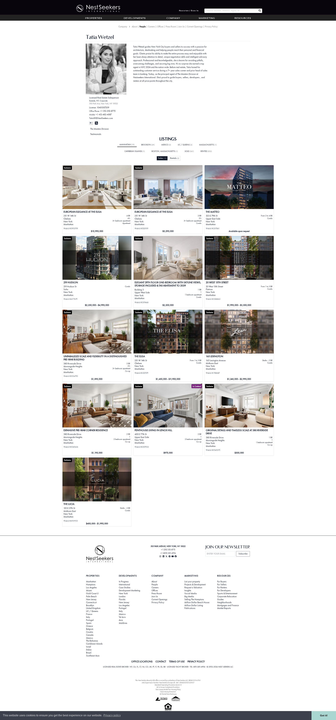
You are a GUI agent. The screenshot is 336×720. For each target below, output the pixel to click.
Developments (135, 18)
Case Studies (124, 587)
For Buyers (221, 581)
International (124, 584)
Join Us (181, 26)
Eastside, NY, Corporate (98, 101)
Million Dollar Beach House (196, 602)
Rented (206, 151)
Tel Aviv (122, 617)
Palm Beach (91, 596)
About (134, 26)
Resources (242, 18)
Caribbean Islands (134, 151)
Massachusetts (208, 144)
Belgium (89, 629)
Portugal (90, 620)
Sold (189, 151)
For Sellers (221, 584)
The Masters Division (99, 128)
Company (173, 18)
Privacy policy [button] (112, 715)
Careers (151, 26)
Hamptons (90, 584)
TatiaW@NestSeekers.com (101, 118)
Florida (122, 599)
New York (123, 593)
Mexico (166, 144)
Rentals (174, 158)
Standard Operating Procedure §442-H (168, 685)
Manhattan (127, 144)
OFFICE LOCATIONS (142, 661)
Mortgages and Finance (228, 605)
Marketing (207, 18)
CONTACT (160, 661)
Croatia (89, 632)
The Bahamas (92, 640)
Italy (88, 617)
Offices (160, 26)
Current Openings (195, 26)
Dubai (89, 649)
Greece (89, 626)
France (89, 614)
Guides (220, 599)
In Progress (124, 581)
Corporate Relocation (227, 596)
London (122, 596)
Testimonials (95, 134)
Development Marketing (129, 590)
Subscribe (243, 553)
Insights (187, 590)
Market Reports (224, 608)
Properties (93, 18)
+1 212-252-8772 (107, 110)
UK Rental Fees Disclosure (168, 694)
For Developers (224, 590)
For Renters (222, 587)
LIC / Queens (185, 144)
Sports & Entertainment (227, 593)
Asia (121, 620)
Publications (189, 608)
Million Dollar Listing (193, 605)
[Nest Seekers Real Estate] (96, 8)
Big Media (189, 596)
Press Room (171, 26)
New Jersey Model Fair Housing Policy (168, 689)
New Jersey (91, 599)
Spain (88, 623)
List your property (192, 581)
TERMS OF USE (177, 661)
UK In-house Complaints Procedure (168, 687)
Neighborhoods (224, 602)
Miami (89, 590)
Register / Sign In (189, 11)
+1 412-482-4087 (104, 114)
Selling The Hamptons (194, 599)
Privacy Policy (211, 26)
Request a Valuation (193, 587)
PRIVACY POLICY (196, 661)
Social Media (190, 593)
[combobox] (230, 11)
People (142, 26)
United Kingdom (93, 608)
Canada (89, 635)
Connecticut (91, 602)
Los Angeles (91, 587)
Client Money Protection (168, 692)
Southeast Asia (92, 655)
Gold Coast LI (92, 593)
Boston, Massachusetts (165, 151)
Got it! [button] (324, 715)
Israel (88, 646)
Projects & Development (195, 584)
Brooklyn (148, 144)
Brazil (88, 652)
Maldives (123, 623)
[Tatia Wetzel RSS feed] (96, 123)
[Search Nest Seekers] (259, 10)
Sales (162, 158)
